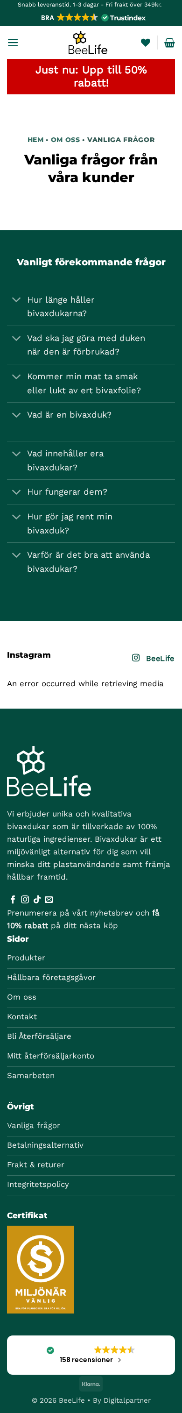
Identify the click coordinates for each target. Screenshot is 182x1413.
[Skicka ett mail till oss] (49, 900)
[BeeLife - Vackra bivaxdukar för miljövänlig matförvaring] (88, 42)
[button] (92, 17)
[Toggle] (16, 300)
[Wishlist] (145, 42)
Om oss (67, 139)
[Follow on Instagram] (25, 900)
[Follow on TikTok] (37, 900)
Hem (36, 139)
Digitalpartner (127, 1400)
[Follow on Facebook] (13, 900)
